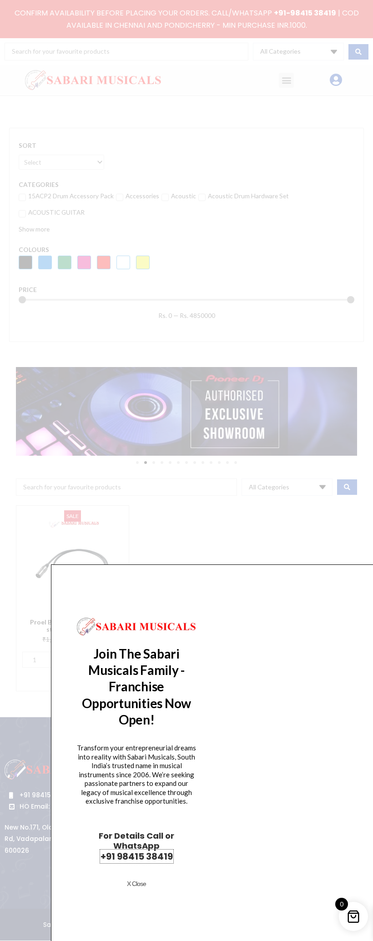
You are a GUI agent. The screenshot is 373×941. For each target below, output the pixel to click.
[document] (186, 470)
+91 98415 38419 (137, 856)
